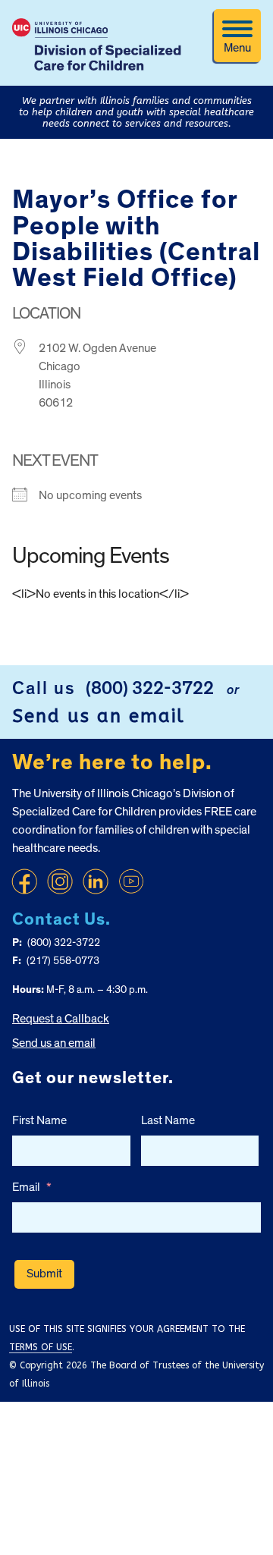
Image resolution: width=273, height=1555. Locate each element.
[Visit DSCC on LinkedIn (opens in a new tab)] (95, 881)
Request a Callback (60, 1019)
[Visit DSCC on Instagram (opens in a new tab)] (60, 881)
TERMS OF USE (40, 1347)
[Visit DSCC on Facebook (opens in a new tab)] (24, 881)
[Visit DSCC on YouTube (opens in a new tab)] (131, 881)
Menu (237, 48)
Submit (44, 1274)
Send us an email (98, 716)
